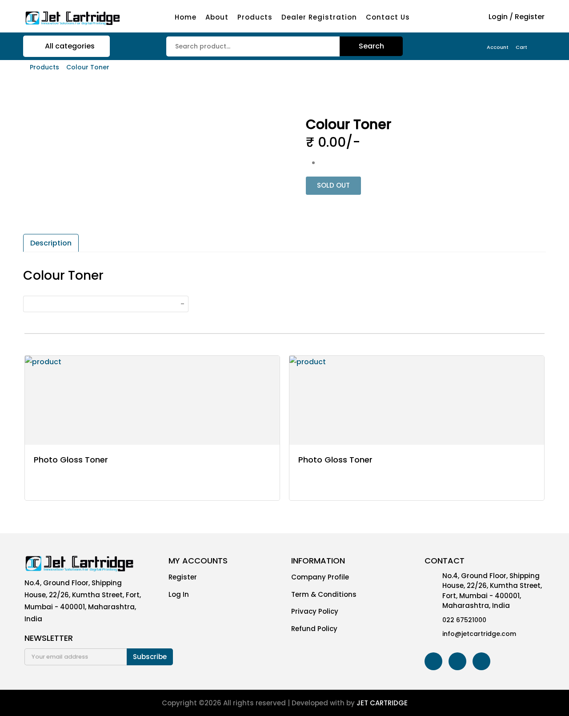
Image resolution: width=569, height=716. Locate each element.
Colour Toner (87, 67)
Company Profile (320, 577)
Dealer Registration (319, 17)
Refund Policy (314, 628)
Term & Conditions (324, 594)
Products (254, 17)
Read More (67, 486)
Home (185, 17)
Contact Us (388, 17)
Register (530, 17)
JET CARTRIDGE (382, 703)
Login (498, 17)
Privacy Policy (314, 611)
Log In (178, 594)
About (216, 17)
